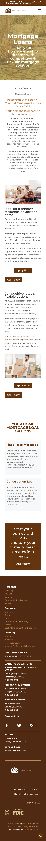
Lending (8, 597)
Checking (9, 591)
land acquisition (26, 490)
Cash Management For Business (20, 628)
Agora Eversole (31, 830)
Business (10, 608)
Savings (8, 594)
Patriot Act (27, 823)
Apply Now (23, 270)
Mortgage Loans (13, 643)
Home (19, 88)
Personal (10, 586)
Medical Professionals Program (20, 646)
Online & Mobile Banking (16, 600)
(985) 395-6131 (26, 656)
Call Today (13, 279)
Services (9, 603)
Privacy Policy (14, 823)
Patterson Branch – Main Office (20, 668)
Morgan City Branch (17, 684)
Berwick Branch (15, 699)
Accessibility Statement (28, 827)
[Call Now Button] (40, 836)
